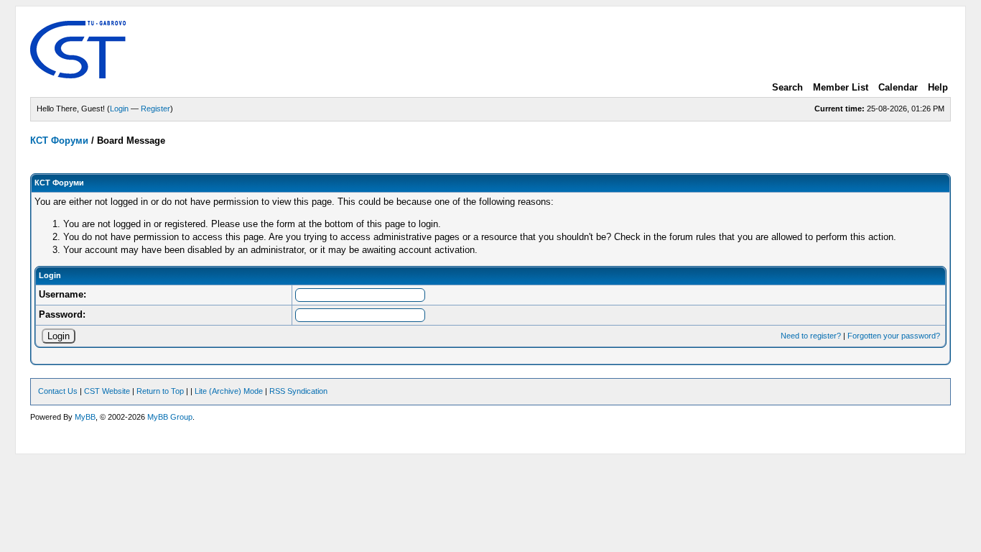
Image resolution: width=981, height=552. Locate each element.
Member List (840, 87)
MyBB (85, 417)
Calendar (898, 87)
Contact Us (58, 391)
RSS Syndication (298, 391)
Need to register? (811, 335)
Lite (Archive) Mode (229, 391)
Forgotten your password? (893, 335)
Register (155, 108)
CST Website (107, 391)
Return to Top (160, 391)
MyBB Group (169, 417)
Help (938, 87)
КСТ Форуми (59, 140)
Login (119, 108)
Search (787, 87)
